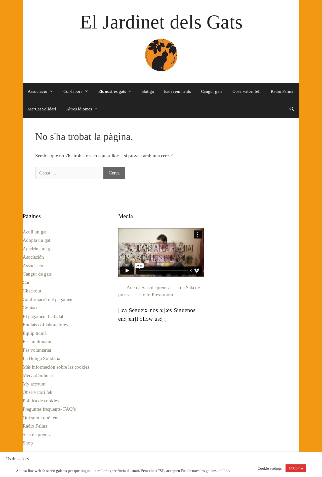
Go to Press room (156, 294)
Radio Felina (282, 91)
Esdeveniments (177, 91)
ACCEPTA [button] (296, 468)
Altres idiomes (79, 109)
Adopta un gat (36, 240)
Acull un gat (35, 231)
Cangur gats (211, 91)
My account (34, 383)
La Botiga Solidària (41, 358)
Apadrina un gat (38, 248)
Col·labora (73, 91)
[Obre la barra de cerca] (291, 109)
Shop (28, 442)
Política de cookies (41, 400)
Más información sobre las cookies (56, 367)
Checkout (32, 290)
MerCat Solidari (42, 109)
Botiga (148, 91)
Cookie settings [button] (270, 468)
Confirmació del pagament (48, 299)
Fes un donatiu (37, 341)
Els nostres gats (112, 91)
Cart (27, 282)
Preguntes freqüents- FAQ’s (49, 409)
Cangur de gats (37, 274)
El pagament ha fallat (43, 316)
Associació (37, 91)
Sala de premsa (37, 434)
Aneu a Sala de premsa (148, 287)
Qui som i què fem (41, 417)
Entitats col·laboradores (45, 324)
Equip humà (35, 333)
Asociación (33, 257)
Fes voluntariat (37, 350)
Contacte (31, 307)
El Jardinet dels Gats (161, 22)
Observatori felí (246, 91)
